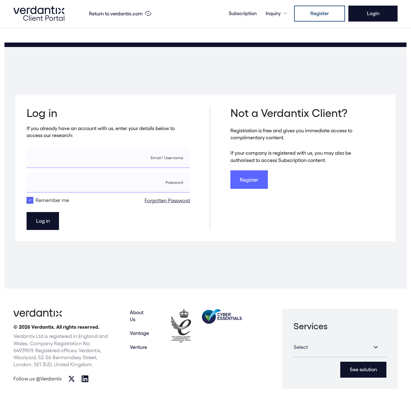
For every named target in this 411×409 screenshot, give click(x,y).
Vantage (139, 333)
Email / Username (167, 158)
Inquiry (273, 13)
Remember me (52, 200)
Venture (138, 347)
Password (174, 182)
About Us (136, 315)
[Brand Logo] (38, 13)
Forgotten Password (167, 200)
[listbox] (340, 347)
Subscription (243, 13)
